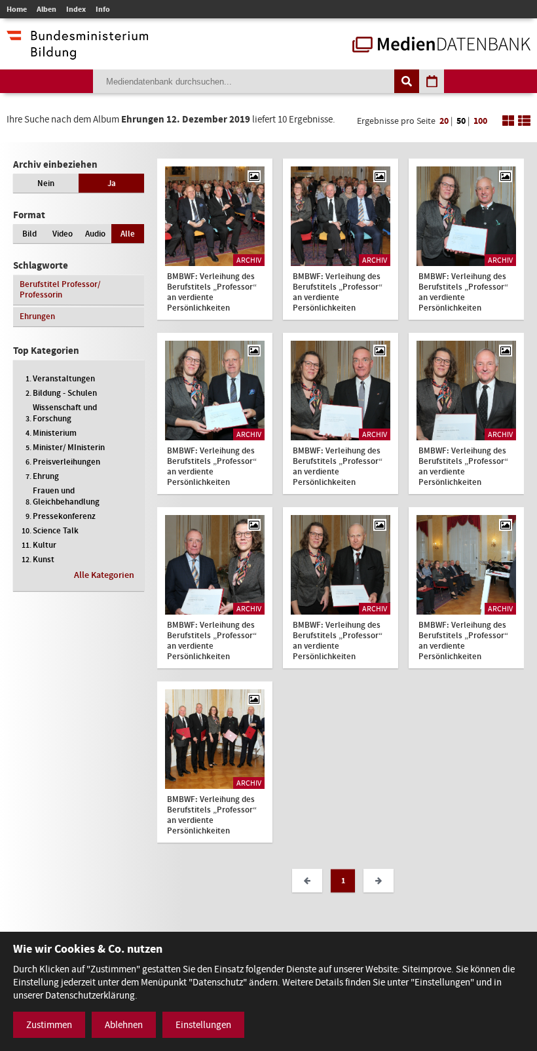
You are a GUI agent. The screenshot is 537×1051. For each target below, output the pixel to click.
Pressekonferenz (64, 516)
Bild (29, 233)
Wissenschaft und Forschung (65, 413)
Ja (111, 183)
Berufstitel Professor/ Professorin (60, 289)
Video (62, 233)
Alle (127, 233)
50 (461, 121)
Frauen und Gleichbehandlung (66, 496)
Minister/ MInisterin (69, 447)
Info (103, 9)
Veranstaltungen (64, 378)
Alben (46, 9)
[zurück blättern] (307, 880)
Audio (95, 233)
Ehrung (46, 476)
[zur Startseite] (441, 45)
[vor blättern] (378, 880)
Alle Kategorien (104, 575)
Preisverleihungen (66, 461)
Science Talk (56, 530)
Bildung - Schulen (65, 392)
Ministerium (55, 432)
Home (17, 9)
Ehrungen (37, 316)
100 (480, 121)
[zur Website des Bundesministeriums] (77, 53)
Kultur (44, 544)
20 (444, 121)
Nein (45, 183)
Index (76, 9)
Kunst (43, 559)
